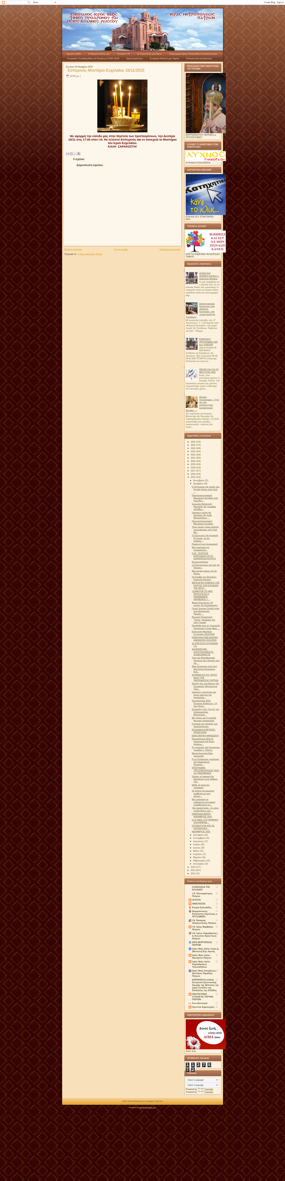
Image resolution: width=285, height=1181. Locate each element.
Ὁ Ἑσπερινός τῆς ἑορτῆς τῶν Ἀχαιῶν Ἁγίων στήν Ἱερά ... (206, 490)
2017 (193, 470)
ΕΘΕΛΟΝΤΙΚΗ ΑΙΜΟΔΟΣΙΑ (205, 735)
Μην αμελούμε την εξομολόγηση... (200, 548)
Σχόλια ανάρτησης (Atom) (90, 254)
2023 (193, 451)
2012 (193, 873)
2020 (193, 461)
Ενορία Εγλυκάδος (201, 907)
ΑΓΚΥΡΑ (196, 900)
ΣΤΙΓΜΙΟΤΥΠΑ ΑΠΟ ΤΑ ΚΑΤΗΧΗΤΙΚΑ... (203, 827)
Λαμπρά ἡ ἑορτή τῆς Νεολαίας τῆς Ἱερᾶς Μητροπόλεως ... (202, 515)
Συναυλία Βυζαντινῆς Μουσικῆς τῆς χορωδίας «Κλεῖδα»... (204, 507)
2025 (193, 445)
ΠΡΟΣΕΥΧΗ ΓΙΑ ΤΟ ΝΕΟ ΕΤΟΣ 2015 (209, 370)
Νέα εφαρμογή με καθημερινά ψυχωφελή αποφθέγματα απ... (203, 802)
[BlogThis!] (71, 153)
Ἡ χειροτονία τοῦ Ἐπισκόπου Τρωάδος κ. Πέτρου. (206, 748)
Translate (208, 1089)
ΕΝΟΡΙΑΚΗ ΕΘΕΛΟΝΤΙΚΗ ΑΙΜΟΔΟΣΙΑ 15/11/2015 (205, 638)
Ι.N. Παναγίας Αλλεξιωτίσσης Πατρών (204, 921)
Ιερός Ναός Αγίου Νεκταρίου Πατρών (201, 956)
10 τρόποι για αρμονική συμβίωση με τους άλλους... (203, 794)
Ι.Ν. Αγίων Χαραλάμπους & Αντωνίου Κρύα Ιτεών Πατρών (205, 936)
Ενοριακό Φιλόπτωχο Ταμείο (164, 58)
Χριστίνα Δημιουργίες (203, 1007)
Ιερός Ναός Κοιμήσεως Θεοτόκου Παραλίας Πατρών (204, 973)
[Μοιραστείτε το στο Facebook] (78, 153)
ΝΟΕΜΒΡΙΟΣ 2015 (201, 831)
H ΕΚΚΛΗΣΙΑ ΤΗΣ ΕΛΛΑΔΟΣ (201, 888)
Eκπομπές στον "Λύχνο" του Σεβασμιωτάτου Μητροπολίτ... (205, 712)
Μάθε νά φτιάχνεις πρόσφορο (201, 786)
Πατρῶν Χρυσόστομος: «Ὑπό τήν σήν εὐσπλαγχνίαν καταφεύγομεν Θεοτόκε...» (202, 404)
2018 (193, 467)
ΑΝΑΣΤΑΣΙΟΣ (199, 903)
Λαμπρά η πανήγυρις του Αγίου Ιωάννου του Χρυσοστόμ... (204, 695)
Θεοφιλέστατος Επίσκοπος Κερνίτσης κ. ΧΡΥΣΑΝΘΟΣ (205, 914)
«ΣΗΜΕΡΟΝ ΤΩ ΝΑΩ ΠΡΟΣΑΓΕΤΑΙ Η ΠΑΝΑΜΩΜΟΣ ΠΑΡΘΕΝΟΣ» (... (202, 595)
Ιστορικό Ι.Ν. (123, 53)
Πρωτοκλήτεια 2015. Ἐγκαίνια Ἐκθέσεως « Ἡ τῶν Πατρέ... (204, 703)
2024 (193, 448)
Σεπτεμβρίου (199, 838)
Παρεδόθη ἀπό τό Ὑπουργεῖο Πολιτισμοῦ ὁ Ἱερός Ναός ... (206, 627)
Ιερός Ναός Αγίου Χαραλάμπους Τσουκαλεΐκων (201, 964)
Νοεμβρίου (198, 483)
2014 (193, 867)
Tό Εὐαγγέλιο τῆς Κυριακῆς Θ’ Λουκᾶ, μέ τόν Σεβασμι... (205, 538)
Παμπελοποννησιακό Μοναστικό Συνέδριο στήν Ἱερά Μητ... (205, 498)
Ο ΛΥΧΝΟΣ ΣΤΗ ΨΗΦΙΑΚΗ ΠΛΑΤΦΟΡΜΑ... (205, 821)
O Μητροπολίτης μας (99, 53)
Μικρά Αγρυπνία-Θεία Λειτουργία (202, 754)
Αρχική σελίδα (74, 53)
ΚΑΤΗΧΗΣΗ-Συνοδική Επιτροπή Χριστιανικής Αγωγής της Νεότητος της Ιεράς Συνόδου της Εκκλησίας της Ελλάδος (205, 985)
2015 (193, 477)
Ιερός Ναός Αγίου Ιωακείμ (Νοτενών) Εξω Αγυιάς (205, 950)
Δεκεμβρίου (199, 480)
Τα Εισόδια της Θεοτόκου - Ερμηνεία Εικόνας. (204, 578)
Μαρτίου (197, 857)
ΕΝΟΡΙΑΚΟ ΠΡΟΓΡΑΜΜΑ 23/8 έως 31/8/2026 (208, 342)
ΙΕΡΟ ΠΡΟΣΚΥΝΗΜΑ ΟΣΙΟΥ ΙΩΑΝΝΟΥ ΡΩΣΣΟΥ (142, 1101)
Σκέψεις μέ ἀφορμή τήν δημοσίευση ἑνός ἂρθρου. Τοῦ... (205, 779)
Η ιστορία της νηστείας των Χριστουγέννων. (205, 725)
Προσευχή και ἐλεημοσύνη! (205, 544)
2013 (193, 870)
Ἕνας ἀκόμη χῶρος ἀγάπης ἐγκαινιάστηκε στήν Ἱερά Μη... (205, 530)
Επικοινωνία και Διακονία (199, 58)
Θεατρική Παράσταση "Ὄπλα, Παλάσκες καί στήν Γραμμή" (203, 620)
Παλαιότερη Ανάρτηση (170, 249)
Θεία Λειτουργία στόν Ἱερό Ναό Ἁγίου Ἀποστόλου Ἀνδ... (204, 669)
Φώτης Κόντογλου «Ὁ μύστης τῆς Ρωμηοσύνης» (205, 604)
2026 (193, 442)
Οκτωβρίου (198, 835)
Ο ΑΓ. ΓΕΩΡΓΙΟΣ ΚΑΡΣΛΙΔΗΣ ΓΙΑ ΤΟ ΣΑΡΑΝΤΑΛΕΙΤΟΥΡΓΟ (204, 556)
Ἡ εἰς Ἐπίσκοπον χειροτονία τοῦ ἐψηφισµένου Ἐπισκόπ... (205, 762)
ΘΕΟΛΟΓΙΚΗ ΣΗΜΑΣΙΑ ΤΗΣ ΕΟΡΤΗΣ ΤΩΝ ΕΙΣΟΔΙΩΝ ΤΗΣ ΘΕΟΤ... (205, 585)
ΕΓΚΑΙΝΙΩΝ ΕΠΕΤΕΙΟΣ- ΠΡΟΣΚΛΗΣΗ (204, 731)
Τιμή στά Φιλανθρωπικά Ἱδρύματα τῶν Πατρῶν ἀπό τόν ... (206, 661)
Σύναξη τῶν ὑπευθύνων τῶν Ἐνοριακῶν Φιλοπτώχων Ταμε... (205, 686)
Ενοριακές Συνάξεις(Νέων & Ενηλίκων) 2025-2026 (93, 58)
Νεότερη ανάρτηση (73, 249)
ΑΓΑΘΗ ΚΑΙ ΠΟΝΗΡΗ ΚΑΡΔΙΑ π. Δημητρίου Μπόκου (209, 276)
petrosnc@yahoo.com (147, 1107)
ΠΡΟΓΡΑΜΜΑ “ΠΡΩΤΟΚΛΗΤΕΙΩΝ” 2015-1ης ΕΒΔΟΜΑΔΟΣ (205, 771)
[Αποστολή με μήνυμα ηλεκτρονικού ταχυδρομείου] (67, 153)
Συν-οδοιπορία (199, 1003)
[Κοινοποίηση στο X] (75, 153)
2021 (193, 458)
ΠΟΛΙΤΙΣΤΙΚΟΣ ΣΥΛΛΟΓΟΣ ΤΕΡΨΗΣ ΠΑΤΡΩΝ (202, 997)
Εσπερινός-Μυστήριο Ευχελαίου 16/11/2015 (106, 70)
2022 (193, 454)
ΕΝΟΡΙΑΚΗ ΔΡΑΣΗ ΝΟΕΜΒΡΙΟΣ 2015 (202, 815)
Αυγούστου (198, 841)
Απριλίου (197, 854)
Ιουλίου (197, 844)
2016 (193, 474)
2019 (193, 464)
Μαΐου (196, 851)
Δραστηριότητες (134, 58)
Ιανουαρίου (199, 864)
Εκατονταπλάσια (200, 562)
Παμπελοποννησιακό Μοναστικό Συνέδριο (202, 522)
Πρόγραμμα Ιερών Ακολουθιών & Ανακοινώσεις (193, 53)
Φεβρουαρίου (199, 860)
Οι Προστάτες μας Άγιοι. (149, 53)
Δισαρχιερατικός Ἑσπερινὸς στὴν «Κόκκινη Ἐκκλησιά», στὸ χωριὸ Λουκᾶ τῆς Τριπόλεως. (200, 310)
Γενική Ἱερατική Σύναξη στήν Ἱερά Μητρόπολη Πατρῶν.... (205, 611)
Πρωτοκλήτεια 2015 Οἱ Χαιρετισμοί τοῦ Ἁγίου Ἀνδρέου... (203, 742)
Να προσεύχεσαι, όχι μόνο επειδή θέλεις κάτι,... (205, 809)
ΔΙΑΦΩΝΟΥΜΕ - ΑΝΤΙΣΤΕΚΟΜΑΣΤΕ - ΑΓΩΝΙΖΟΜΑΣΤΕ (203, 652)
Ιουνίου (197, 848)
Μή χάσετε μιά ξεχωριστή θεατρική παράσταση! (204, 719)
